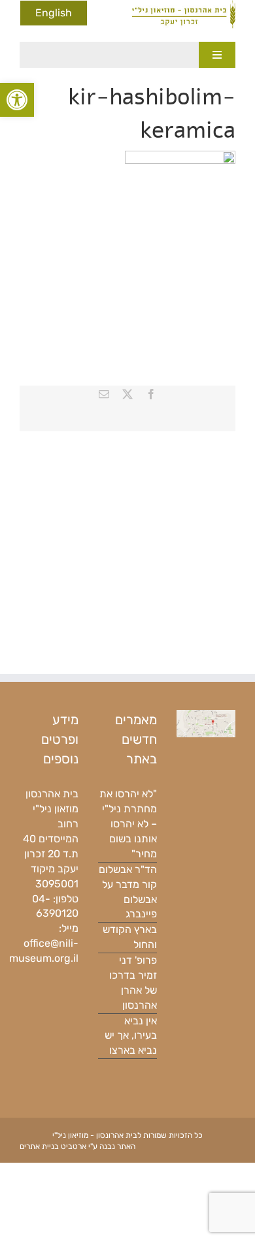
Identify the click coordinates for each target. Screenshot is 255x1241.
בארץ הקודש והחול (130, 937)
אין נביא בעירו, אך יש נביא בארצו (131, 1036)
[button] (17, 100)
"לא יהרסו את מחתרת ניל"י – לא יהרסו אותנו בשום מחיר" (128, 824)
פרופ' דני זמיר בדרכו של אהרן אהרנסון (133, 982)
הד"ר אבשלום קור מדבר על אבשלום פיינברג (128, 892)
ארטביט (73, 1146)
